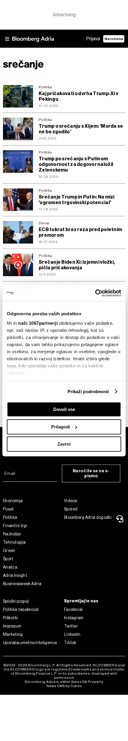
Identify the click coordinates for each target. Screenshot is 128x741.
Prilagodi (60, 426)
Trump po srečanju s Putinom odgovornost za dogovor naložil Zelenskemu (76, 164)
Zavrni (64, 443)
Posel (8, 509)
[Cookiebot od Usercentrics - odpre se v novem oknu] (95, 293)
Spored (71, 509)
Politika (45, 87)
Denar (44, 223)
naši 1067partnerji (38, 323)
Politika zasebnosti (21, 609)
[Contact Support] (120, 519)
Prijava (93, 38)
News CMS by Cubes (64, 686)
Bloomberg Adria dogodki (88, 517)
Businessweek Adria (22, 583)
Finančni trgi (15, 525)
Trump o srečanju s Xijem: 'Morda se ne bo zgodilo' (81, 129)
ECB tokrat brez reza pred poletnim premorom (80, 232)
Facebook (73, 609)
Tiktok (70, 642)
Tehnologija (14, 542)
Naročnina (113, 39)
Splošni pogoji (16, 601)
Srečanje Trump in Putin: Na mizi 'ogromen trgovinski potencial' (77, 199)
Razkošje (12, 534)
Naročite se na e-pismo (91, 473)
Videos (70, 500)
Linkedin (72, 634)
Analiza (10, 567)
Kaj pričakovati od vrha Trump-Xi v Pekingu (78, 96)
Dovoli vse (64, 409)
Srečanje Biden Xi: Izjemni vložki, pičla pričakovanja (77, 265)
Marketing (13, 634)
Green (9, 550)
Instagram (74, 617)
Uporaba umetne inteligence (30, 642)
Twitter (71, 626)
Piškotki (10, 617)
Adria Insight (15, 575)
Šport (8, 558)
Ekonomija (13, 500)
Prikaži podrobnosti (88, 391)
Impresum (12, 626)
